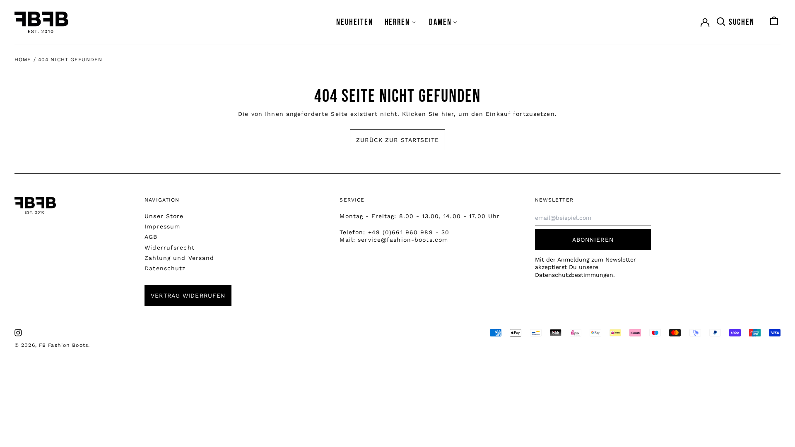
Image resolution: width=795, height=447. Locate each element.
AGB (151, 236)
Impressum (162, 226)
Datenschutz (165, 268)
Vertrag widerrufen (188, 295)
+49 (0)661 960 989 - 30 (409, 232)
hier (447, 114)
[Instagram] (18, 332)
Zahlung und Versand (179, 258)
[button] (735, 22)
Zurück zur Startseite (397, 140)
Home (22, 59)
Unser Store (164, 216)
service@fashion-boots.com (403, 239)
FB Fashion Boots (63, 345)
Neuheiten (354, 22)
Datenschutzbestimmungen (574, 275)
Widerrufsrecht (170, 247)
